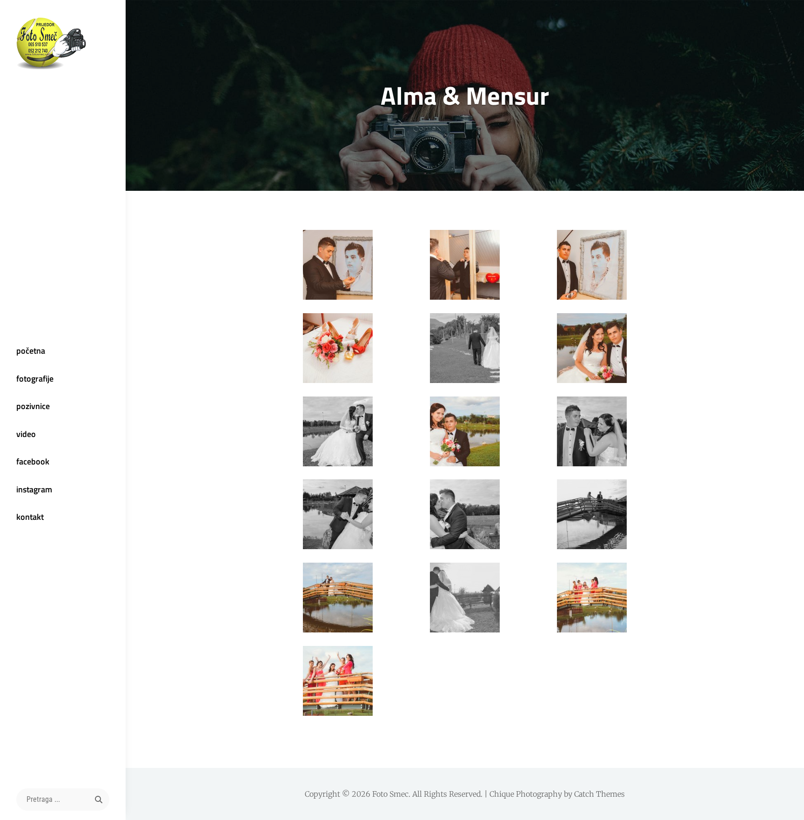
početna (30, 350)
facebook (32, 461)
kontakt (30, 517)
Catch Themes (599, 794)
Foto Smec (390, 794)
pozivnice (33, 406)
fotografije (35, 378)
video (26, 434)
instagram (34, 489)
